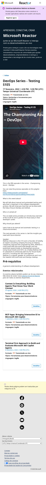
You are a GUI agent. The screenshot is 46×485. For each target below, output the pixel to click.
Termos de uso (9, 458)
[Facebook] (22, 399)
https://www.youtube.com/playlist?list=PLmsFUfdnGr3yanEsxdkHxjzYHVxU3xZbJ (19, 193)
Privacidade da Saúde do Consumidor (17, 465)
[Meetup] (22, 406)
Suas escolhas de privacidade (19, 463)
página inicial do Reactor (31, 276)
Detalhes (36, 306)
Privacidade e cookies (12, 456)
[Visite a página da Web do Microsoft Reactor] (25, 3)
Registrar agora (11, 18)
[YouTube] (22, 421)
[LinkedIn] (22, 428)
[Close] (43, 8)
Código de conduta (11, 461)
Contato (7, 451)
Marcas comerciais (11, 453)
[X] (22, 414)
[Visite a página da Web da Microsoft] (7, 3)
